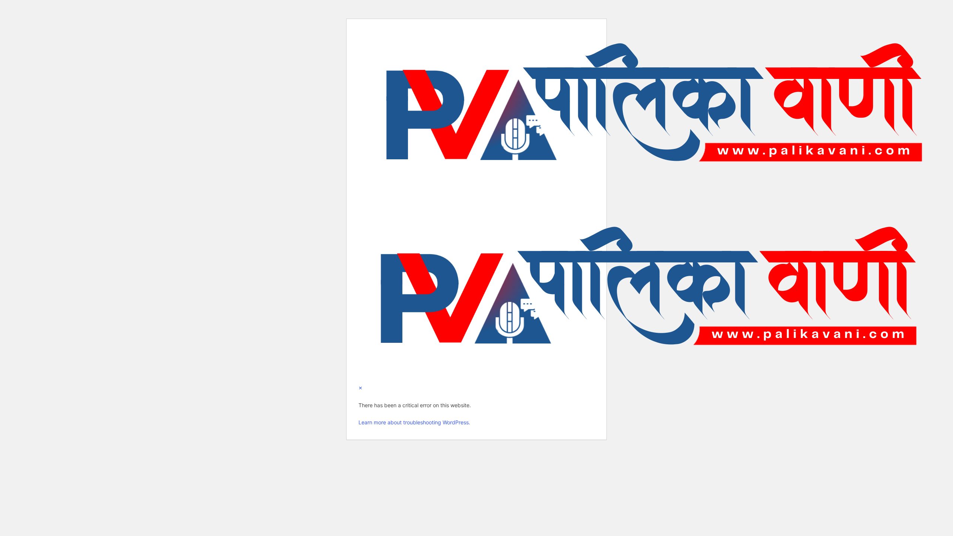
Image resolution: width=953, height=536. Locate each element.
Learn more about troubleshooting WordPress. (414, 422)
